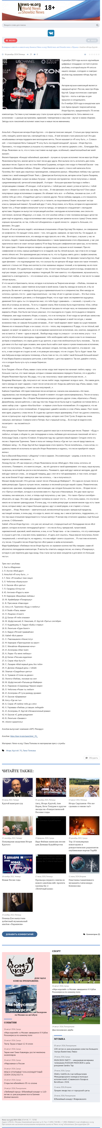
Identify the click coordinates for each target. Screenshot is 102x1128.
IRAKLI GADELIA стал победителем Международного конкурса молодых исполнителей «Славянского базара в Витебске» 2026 (71, 1078)
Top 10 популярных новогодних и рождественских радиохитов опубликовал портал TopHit (83, 846)
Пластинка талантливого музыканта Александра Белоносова (81, 882)
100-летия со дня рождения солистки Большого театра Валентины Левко (76, 1050)
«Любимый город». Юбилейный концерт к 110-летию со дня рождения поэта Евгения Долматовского (25, 1094)
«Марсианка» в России (14, 1063)
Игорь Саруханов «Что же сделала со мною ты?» (82, 805)
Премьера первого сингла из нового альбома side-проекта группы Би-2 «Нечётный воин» (50, 884)
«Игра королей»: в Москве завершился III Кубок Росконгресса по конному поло (26, 1034)
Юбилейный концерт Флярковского (70, 1099)
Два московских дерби (62, 1030)
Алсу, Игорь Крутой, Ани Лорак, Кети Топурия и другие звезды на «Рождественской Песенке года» (50, 808)
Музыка (75, 47)
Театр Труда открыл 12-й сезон (18, 1043)
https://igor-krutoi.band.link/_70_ (24, 736)
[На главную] (31, 8)
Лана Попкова (29, 750)
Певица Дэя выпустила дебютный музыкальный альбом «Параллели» (14, 921)
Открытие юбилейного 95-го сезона (20, 1083)
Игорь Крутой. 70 (14, 750)
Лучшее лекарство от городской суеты (72, 1090)
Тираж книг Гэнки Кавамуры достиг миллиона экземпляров (24, 1053)
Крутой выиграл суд (12, 803)
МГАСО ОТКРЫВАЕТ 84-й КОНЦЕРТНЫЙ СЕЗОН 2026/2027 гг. (23, 1073)
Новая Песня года (11, 879)
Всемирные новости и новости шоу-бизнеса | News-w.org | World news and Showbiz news (36, 47)
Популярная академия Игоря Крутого (17, 843)
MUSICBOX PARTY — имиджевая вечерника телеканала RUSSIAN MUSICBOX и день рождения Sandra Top (74, 1063)
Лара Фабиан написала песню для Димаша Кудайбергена (50, 843)
